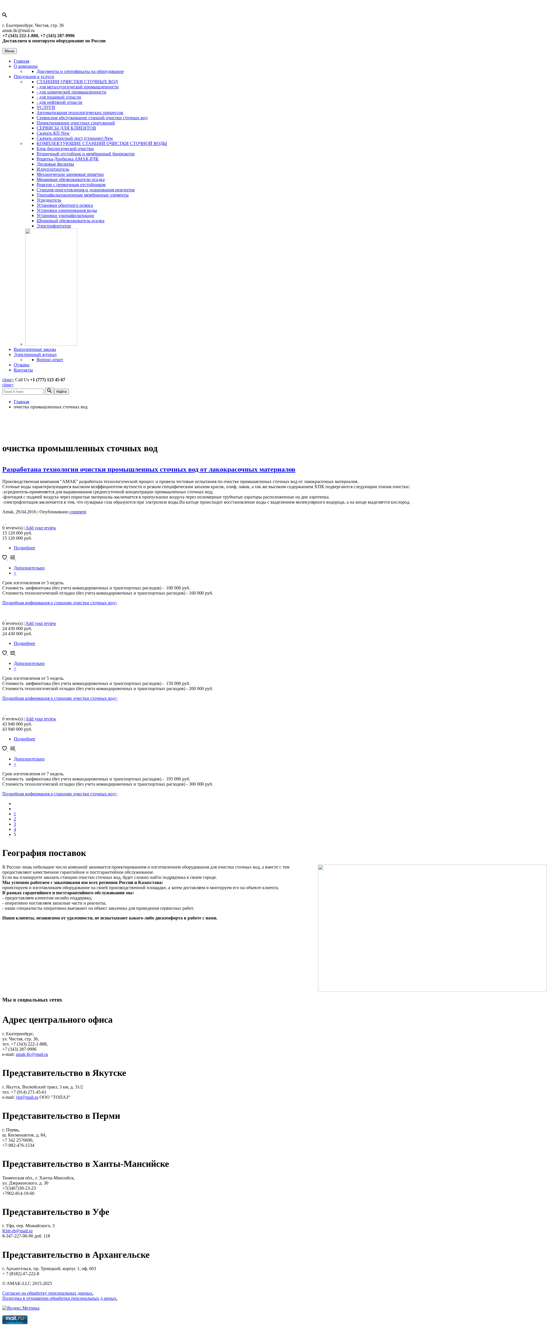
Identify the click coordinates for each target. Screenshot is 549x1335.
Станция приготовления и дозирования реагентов (86, 189)
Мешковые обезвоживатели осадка (71, 179)
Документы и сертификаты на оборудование (80, 71)
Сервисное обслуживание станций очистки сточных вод (92, 117)
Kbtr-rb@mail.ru (17, 1230)
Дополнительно (29, 567)
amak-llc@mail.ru (32, 1054)
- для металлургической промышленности (78, 86)
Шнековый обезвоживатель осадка (70, 220)
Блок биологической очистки (65, 148)
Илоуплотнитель (53, 169)
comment (77, 511)
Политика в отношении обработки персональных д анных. (60, 1298)
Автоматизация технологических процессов (80, 112)
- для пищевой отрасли (59, 97)
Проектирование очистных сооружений (76, 122)
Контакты (23, 369)
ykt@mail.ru (27, 1097)
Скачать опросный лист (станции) (75, 138)
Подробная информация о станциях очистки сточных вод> (60, 602)
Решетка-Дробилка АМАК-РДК (68, 158)
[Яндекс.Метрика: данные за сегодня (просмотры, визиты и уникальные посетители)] (20, 1308)
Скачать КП (53, 133)
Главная (21, 61)
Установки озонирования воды (67, 210)
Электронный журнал (35, 354)
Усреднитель (49, 200)
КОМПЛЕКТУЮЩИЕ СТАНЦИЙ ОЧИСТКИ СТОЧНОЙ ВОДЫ (102, 143)
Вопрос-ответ (50, 359)
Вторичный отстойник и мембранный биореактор (86, 153)
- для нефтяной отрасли (59, 102)
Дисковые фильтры (55, 164)
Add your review (40, 527)
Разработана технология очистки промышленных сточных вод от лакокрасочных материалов (148, 469)
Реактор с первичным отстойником (71, 184)
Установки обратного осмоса (65, 205)
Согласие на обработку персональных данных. (48, 1293)
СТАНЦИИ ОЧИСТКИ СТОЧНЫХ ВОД (77, 81)
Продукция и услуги (34, 76)
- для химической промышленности (71, 92)
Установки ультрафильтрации (65, 215)
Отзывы (21, 364)
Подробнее (24, 547)
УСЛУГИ (46, 107)
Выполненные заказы (35, 349)
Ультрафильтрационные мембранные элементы (83, 194)
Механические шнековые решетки (70, 174)
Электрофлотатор (54, 225)
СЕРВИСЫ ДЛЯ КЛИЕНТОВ (66, 128)
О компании (26, 66)
